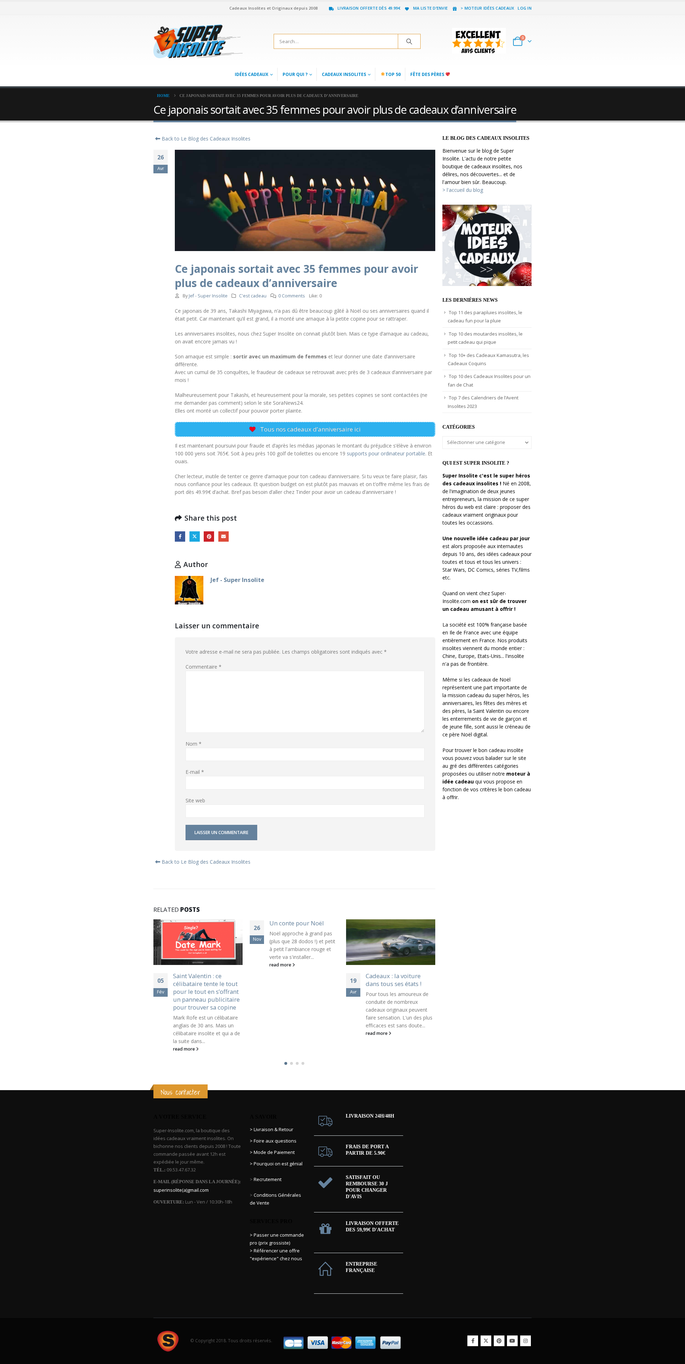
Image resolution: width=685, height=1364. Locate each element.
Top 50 (393, 74)
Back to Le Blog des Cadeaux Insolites (205, 138)
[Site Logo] (198, 41)
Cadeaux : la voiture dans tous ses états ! (297, 980)
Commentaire (204, 666)
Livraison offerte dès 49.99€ (369, 8)
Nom (194, 743)
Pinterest (209, 536)
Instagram (525, 1325)
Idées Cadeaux (251, 74)
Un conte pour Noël (200, 923)
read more (184, 965)
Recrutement (267, 1163)
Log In (525, 8)
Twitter (194, 536)
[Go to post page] (294, 942)
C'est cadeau (253, 296)
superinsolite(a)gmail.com (181, 1174)
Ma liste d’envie (430, 8)
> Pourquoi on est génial (277, 1148)
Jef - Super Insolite (208, 296)
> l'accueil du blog (462, 190)
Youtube (512, 1325)
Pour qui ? (295, 74)
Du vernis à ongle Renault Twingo (390, 980)
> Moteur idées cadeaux (487, 8)
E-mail (195, 771)
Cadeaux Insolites (344, 74)
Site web (195, 800)
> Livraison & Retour (271, 1113)
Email (223, 536)
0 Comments (291, 296)
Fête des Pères (427, 74)
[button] (286, 1047)
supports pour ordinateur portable (385, 453)
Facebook (180, 536)
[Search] (409, 41)
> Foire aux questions (273, 1125)
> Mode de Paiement (272, 1136)
